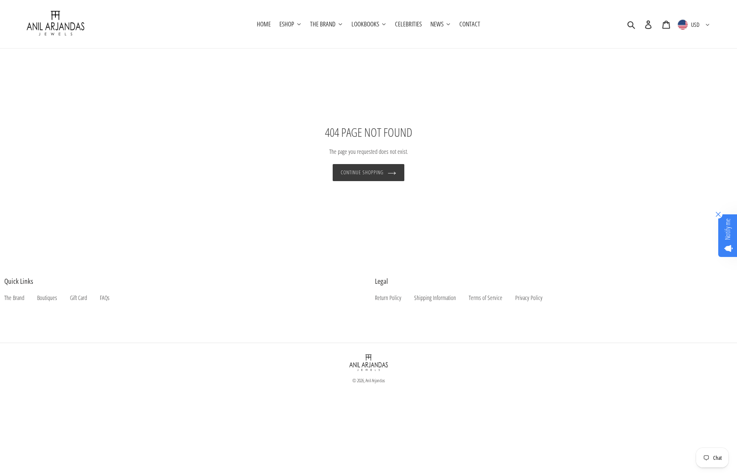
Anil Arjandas (375, 380)
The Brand (14, 298)
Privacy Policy (529, 298)
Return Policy (388, 298)
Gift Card (78, 298)
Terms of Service (485, 298)
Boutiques (47, 298)
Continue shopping (362, 172)
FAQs (105, 298)
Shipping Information (435, 298)
